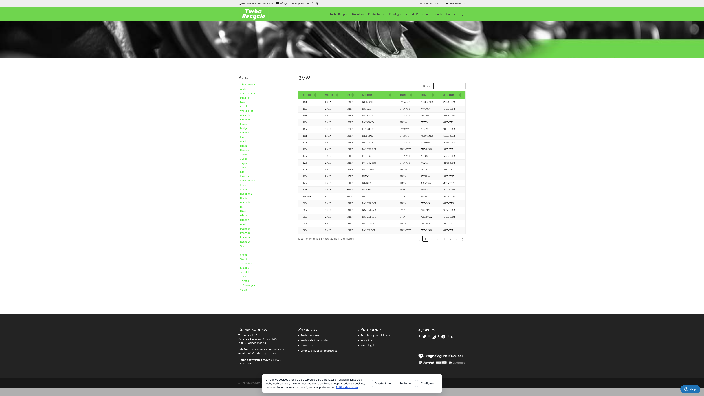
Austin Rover (249, 93)
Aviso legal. (368, 345)
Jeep (243, 167)
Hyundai (245, 150)
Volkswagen (247, 285)
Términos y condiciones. (375, 335)
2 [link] (431, 239)
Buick (243, 106)
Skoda (243, 254)
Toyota (244, 281)
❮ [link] (419, 239)
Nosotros (358, 14)
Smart (243, 259)
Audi (243, 89)
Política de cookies (347, 387)
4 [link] (444, 239)
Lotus (243, 189)
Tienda (437, 14)
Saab (243, 246)
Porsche (245, 237)
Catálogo (395, 14)
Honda (243, 145)
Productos (374, 14)
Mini (243, 211)
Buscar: (427, 86)
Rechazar (405, 383)
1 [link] (425, 239)
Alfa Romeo (247, 84)
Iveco (243, 158)
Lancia (244, 176)
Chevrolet (246, 110)
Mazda (243, 198)
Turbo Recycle (339, 14)
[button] (315, 95)
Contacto (452, 14)
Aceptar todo (383, 383)
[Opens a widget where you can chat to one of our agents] (690, 389)
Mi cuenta (426, 3)
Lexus (243, 185)
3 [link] (438, 239)
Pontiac (245, 233)
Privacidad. (367, 340)
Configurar (428, 383)
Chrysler (246, 115)
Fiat (243, 137)
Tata (243, 276)
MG (241, 207)
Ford (243, 141)
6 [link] (456, 239)
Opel (243, 224)
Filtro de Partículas (417, 14)
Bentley (245, 97)
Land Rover (247, 180)
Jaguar (244, 163)
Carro (438, 3)
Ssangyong (246, 263)
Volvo (243, 289)
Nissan (244, 220)
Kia (242, 171)
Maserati (246, 193)
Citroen (245, 119)
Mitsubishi (247, 215)
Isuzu (243, 154)
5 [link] (450, 239)
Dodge (243, 128)
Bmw (242, 102)
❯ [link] (463, 239)
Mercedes (246, 202)
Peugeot (245, 228)
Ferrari (245, 132)
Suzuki (244, 272)
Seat (243, 250)
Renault (245, 241)
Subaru (244, 268)
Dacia (243, 124)
